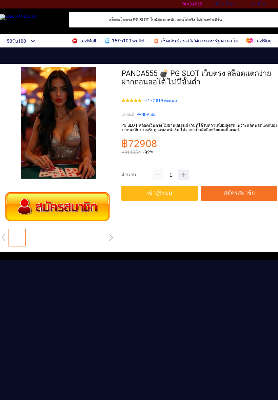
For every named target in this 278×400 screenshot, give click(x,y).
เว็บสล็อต (258, 4)
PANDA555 (191, 4)
